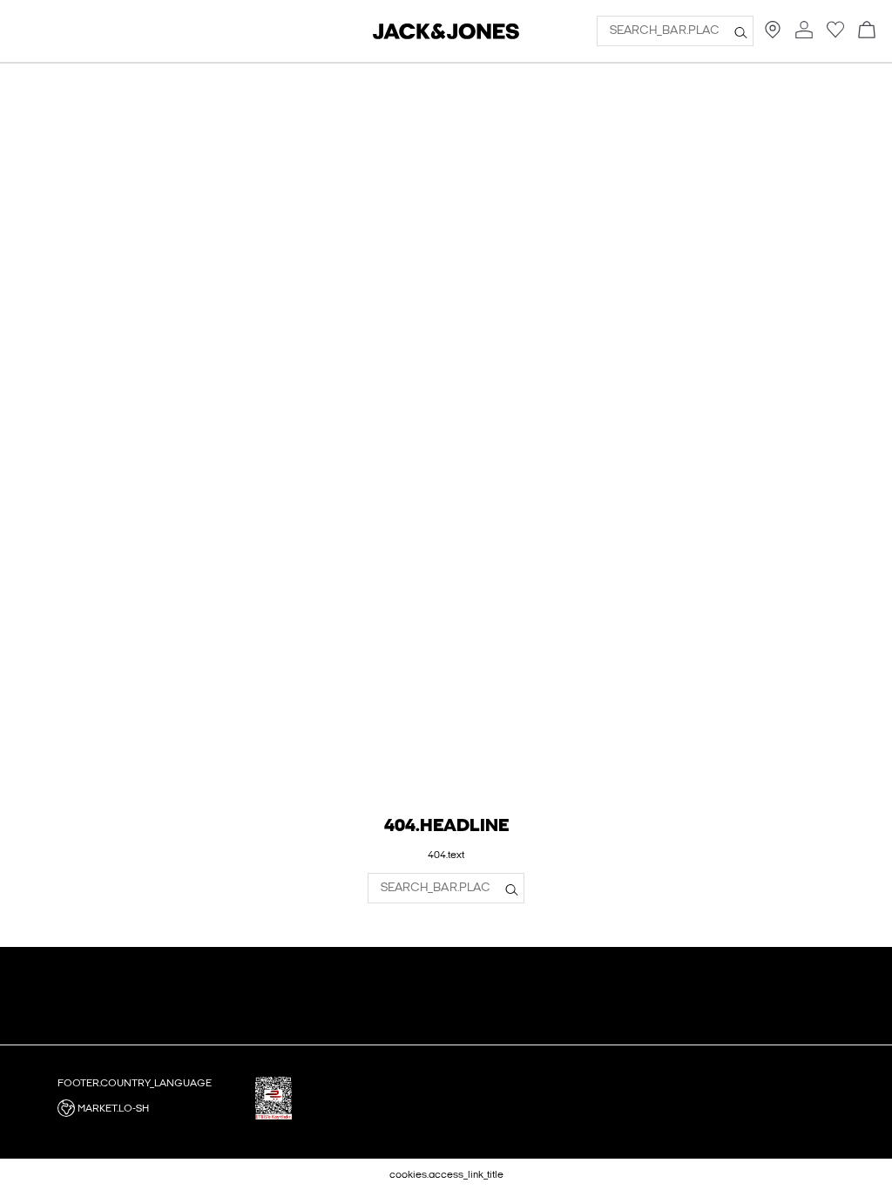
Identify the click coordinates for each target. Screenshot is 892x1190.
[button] (149, 1108)
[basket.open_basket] (866, 31)
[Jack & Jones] (446, 36)
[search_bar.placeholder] (741, 31)
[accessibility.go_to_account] (804, 31)
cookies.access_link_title (446, 1174)
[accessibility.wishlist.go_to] (835, 35)
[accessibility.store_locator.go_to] (772, 35)
